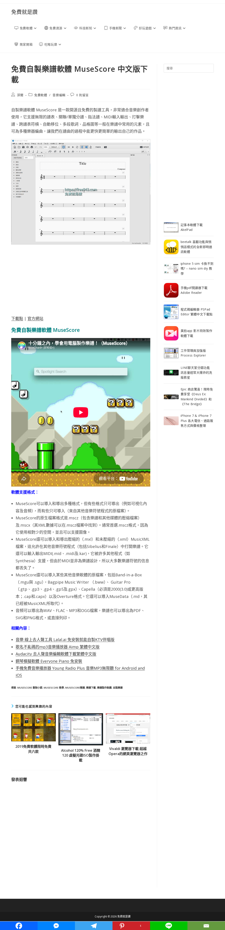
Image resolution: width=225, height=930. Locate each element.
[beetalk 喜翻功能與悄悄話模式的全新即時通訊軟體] (171, 246)
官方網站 (35, 318)
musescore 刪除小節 (29, 687)
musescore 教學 (54, 687)
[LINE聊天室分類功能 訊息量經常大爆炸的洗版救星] (171, 372)
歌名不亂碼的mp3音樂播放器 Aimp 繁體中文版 (58, 646)
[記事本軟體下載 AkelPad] (171, 227)
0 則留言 (82, 95)
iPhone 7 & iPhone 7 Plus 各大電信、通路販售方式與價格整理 (197, 421)
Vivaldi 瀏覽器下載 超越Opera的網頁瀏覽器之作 (128, 751)
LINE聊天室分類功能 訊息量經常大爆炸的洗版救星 (196, 373)
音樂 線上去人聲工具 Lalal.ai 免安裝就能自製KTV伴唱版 (65, 639)
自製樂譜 (118, 687)
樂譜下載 (91, 687)
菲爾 (20, 95)
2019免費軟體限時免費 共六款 (33, 749)
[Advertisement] (80, 280)
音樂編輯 (59, 95)
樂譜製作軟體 (104, 687)
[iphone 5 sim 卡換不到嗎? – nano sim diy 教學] (171, 268)
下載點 (17, 318)
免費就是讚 (24, 11)
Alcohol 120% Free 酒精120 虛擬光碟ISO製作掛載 (80, 755)
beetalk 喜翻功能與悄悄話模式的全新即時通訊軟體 (196, 247)
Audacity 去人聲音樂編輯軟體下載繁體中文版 (56, 653)
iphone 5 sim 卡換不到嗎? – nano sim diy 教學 (197, 268)
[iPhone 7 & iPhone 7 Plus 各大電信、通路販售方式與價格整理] (171, 420)
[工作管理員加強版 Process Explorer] (171, 352)
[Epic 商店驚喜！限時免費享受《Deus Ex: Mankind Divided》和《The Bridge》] (171, 396)
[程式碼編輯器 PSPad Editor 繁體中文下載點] (171, 312)
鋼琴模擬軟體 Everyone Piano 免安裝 (49, 661)
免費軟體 (40, 95)
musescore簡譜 (75, 687)
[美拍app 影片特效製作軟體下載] (171, 333)
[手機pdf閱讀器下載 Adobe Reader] (171, 290)
